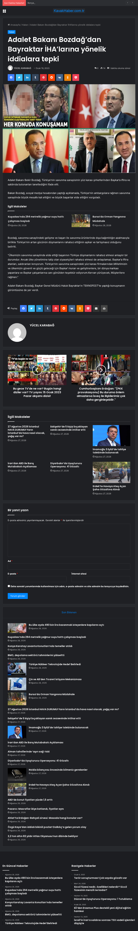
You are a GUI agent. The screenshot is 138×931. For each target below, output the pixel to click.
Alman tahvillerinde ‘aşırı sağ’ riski (29, 751)
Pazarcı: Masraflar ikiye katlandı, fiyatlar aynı (36, 809)
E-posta (13, 573)
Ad (10, 561)
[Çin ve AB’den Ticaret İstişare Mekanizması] (17, 684)
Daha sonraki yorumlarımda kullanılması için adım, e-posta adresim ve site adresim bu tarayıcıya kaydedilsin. (70, 586)
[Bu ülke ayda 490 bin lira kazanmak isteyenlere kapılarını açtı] (17, 628)
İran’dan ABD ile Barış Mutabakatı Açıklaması (22, 465)
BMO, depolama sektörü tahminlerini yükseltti (36, 655)
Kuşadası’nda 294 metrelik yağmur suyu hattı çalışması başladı (47, 637)
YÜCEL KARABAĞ (22, 68)
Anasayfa (15, 24)
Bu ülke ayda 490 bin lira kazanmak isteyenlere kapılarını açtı (66, 625)
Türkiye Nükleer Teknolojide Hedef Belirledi (55, 664)
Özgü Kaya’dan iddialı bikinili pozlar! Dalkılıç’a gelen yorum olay (47, 827)
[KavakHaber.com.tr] (69, 10)
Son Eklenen (69, 612)
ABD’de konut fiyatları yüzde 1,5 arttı (30, 799)
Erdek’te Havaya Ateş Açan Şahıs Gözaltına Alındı (109, 488)
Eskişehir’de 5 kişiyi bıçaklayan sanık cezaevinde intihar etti (69, 428)
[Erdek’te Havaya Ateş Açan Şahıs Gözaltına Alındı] (111, 472)
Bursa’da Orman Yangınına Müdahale (52, 694)
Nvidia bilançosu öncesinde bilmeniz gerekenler (58, 769)
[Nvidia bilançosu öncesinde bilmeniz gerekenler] (17, 774)
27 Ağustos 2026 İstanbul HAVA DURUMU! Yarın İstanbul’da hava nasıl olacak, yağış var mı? (26, 431)
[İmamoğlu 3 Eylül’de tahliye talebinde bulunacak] (111, 435)
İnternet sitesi (79, 573)
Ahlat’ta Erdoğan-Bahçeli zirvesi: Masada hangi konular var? (45, 818)
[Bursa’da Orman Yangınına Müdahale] (81, 220)
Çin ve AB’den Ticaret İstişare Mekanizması (55, 679)
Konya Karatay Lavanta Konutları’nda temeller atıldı (54, 3)
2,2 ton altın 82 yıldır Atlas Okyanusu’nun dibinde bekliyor (43, 836)
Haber (25, 24)
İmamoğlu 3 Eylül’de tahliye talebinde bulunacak (109, 451)
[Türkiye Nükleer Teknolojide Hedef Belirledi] (17, 669)
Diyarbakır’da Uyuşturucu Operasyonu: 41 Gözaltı (66, 465)
